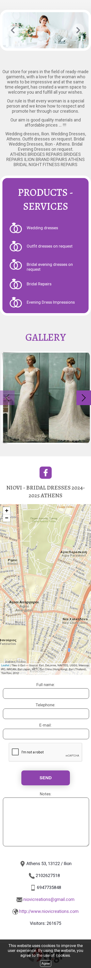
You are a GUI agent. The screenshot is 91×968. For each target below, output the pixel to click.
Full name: (45, 684)
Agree (45, 963)
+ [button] (6, 511)
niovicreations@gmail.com (48, 899)
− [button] (6, 518)
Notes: (45, 793)
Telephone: (45, 704)
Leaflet (5, 665)
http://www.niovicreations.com (49, 911)
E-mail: (45, 725)
